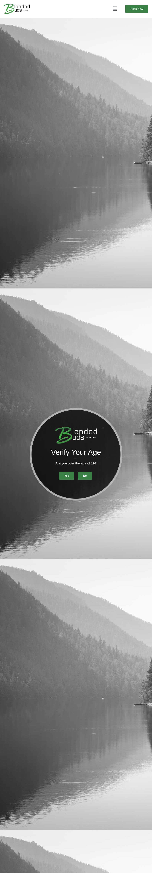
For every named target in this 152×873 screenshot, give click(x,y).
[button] (115, 9)
